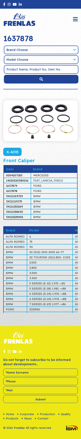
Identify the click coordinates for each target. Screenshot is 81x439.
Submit (40, 399)
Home (10, 414)
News (28, 418)
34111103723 (14, 196)
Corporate (27, 414)
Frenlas (19, 427)
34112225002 (14, 217)
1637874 (11, 185)
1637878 (11, 191)
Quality (66, 414)
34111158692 (14, 211)
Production (47, 414)
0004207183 (14, 175)
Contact (43, 418)
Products (12, 418)
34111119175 (14, 201)
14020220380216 (17, 180)
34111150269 (14, 206)
